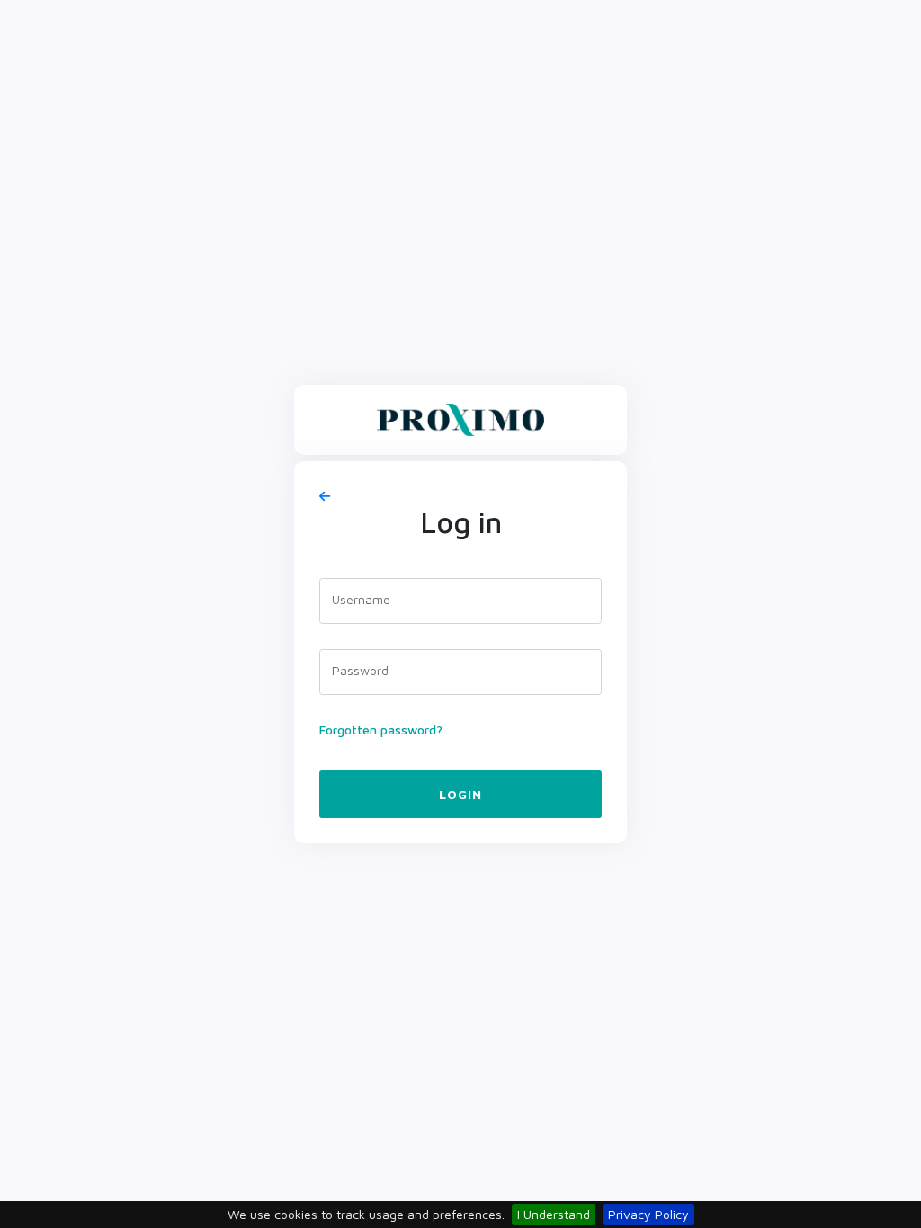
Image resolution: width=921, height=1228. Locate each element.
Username (361, 599)
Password (360, 670)
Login (460, 794)
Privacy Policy (648, 1214)
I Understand (553, 1214)
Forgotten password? (381, 729)
